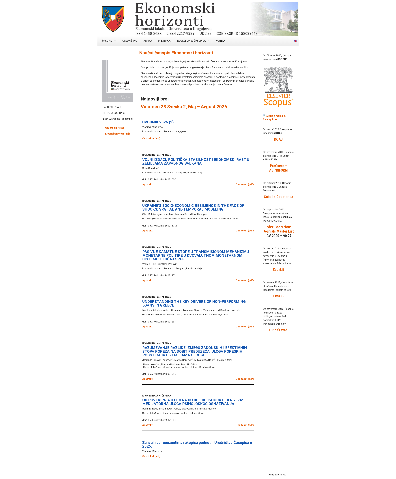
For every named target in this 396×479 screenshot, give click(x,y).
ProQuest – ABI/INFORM (278, 168)
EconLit (278, 270)
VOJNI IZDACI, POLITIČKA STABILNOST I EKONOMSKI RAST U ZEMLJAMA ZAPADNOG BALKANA (195, 161)
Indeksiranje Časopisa (191, 40)
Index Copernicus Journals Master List (278, 229)
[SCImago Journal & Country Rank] (278, 119)
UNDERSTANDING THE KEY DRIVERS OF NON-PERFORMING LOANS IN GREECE (194, 303)
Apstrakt (147, 184)
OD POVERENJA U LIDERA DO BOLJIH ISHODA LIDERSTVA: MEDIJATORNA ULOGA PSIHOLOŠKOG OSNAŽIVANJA (192, 402)
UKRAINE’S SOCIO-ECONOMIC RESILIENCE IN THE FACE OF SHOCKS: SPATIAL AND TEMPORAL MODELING (193, 207)
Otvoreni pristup (114, 127)
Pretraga (164, 40)
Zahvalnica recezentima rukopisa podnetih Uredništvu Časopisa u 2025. (197, 444)
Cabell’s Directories (278, 197)
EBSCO (278, 296)
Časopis (107, 40)
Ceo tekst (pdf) (151, 138)
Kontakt (221, 40)
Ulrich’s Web (278, 330)
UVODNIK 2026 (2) (158, 122)
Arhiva (148, 40)
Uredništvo (129, 40)
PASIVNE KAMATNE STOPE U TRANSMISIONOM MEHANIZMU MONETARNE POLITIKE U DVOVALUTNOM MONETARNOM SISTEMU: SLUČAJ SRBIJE (195, 255)
